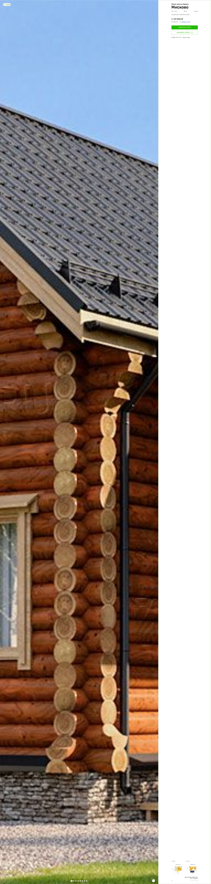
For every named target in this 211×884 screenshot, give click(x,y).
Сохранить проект (183, 32)
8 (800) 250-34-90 (176, 37)
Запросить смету (184, 27)
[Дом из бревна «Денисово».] (194, 880)
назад (8, 4)
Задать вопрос (186, 37)
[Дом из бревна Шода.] (172, 880)
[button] (9, 881)
